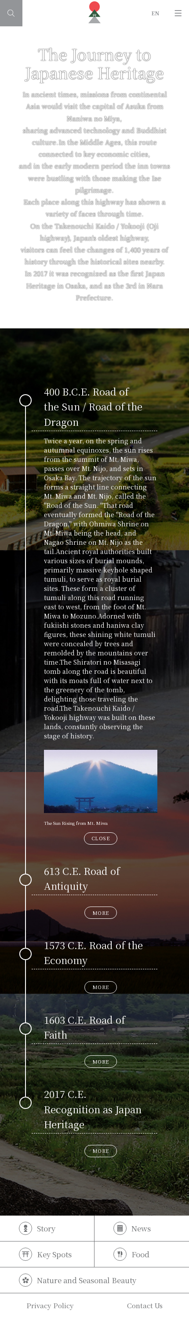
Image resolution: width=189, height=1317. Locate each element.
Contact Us (145, 1305)
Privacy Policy (50, 1305)
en (155, 13)
